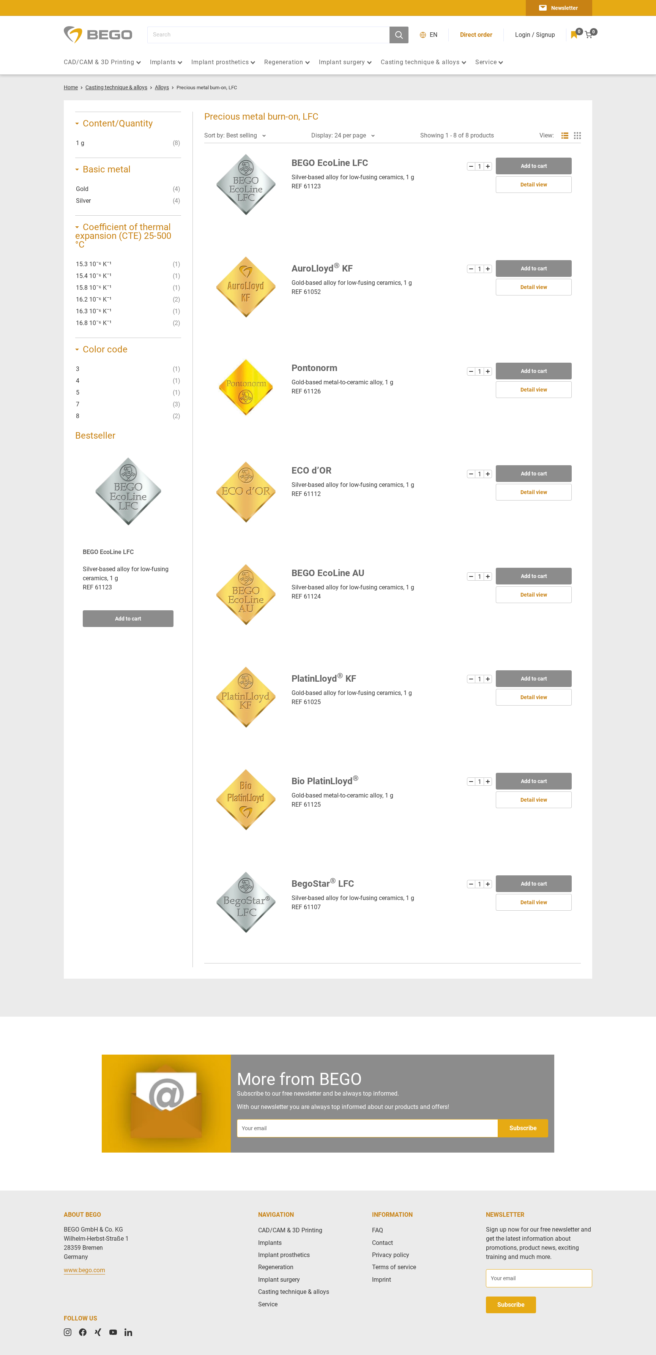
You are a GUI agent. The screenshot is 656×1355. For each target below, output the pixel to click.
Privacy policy (390, 1255)
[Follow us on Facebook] (83, 1332)
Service (486, 62)
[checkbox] (128, 143)
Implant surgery (342, 62)
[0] (574, 34)
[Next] (173, 538)
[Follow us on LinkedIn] (128, 1332)
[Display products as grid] (577, 135)
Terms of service (394, 1267)
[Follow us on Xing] (98, 1332)
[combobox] (268, 35)
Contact (382, 1242)
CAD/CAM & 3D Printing (99, 62)
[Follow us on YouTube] (113, 1332)
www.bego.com (84, 1270)
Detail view (533, 185)
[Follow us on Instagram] (67, 1332)
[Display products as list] (564, 135)
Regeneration (283, 62)
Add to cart (128, 619)
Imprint (381, 1279)
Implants (163, 62)
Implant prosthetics (220, 62)
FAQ (377, 1230)
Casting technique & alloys (420, 62)
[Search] (399, 35)
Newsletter (564, 8)
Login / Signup (535, 34)
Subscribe (523, 1128)
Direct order (476, 34)
